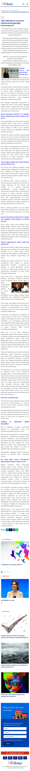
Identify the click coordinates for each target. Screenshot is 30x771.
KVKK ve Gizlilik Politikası (18, 768)
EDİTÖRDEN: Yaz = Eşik (7, 600)
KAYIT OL (8, 743)
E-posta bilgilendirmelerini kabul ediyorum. (14, 740)
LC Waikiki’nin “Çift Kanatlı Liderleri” (11, 564)
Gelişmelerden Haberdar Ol (16, 753)
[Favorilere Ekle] (2, 17)
